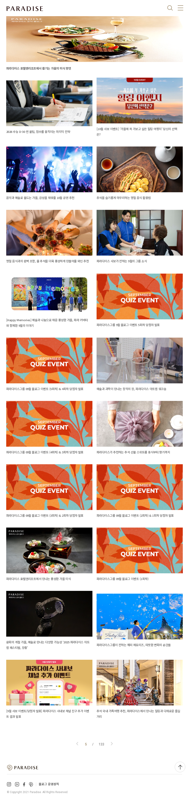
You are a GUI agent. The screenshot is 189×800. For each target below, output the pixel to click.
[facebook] (24, 784)
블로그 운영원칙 (49, 784)
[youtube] (17, 784)
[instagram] (9, 784)
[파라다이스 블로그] (24, 8)
